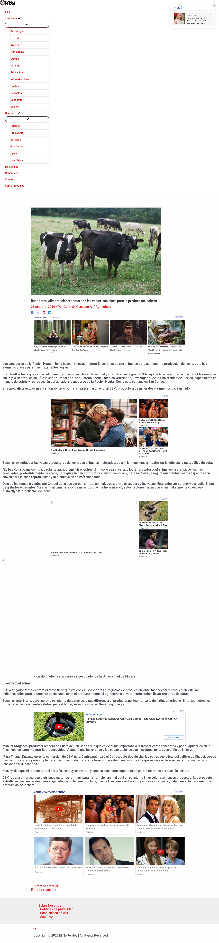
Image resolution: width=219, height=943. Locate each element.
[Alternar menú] (27, 25)
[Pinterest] (44, 312)
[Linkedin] (49, 312)
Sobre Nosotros (50, 905)
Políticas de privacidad (57, 909)
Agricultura (104, 307)
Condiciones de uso (54, 913)
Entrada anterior (44, 886)
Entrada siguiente (45, 890)
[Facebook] (32, 312)
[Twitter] (38, 312)
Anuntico (46, 916)
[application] (19, 18)
